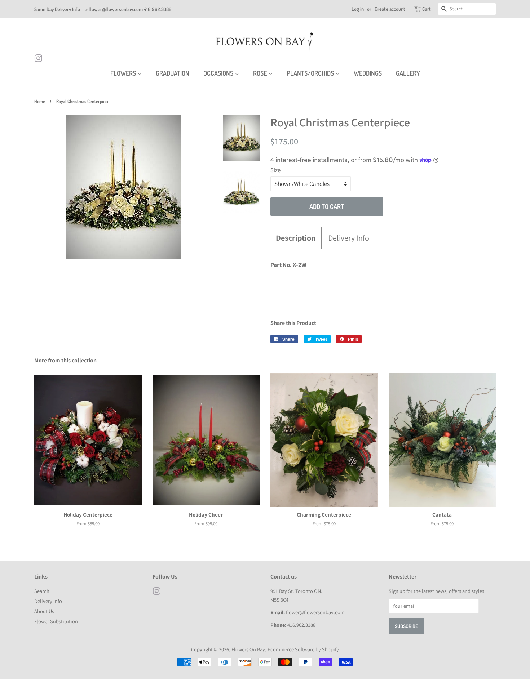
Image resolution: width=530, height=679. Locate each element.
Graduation (172, 73)
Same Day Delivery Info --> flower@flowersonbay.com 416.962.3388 (102, 9)
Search (41, 591)
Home (39, 101)
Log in (358, 9)
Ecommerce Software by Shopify (303, 649)
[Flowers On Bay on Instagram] (38, 59)
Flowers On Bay (248, 649)
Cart (426, 9)
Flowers (123, 73)
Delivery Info (348, 238)
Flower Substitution (56, 621)
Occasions (219, 73)
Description (296, 238)
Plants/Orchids (311, 73)
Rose (260, 73)
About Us (44, 611)
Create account (390, 9)
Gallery (408, 73)
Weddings (368, 73)
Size (275, 170)
